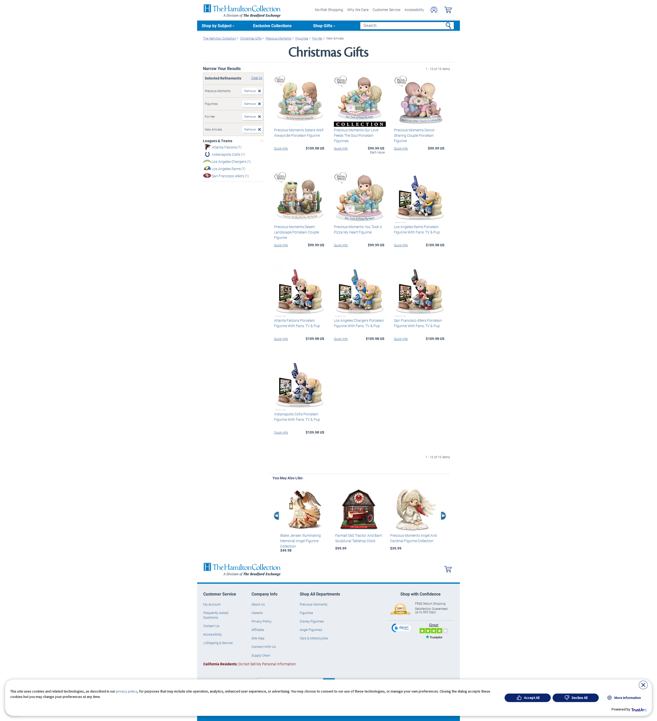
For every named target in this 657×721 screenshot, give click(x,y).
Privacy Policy (262, 621)
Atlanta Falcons (225, 147)
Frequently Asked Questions (215, 615)
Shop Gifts (322, 25)
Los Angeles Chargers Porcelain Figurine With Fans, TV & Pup (359, 323)
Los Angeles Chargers (229, 161)
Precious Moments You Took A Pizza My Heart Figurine (358, 229)
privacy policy (126, 691)
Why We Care (358, 9)
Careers (257, 612)
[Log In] (434, 10)
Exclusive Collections (272, 25)
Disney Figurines (312, 621)
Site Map (258, 638)
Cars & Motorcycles (314, 638)
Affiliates (258, 629)
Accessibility (414, 9)
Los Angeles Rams (226, 168)
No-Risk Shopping (329, 9)
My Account (211, 604)
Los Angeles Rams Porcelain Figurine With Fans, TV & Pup (417, 229)
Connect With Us (264, 646)
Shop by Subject (216, 25)
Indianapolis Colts (226, 154)
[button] (402, 628)
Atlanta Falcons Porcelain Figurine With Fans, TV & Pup (297, 323)
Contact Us (211, 625)
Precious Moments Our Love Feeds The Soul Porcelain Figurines (356, 135)
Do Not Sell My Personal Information (249, 663)
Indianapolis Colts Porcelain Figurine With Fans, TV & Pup (297, 417)
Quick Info (281, 148)
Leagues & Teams (217, 141)
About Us (258, 604)
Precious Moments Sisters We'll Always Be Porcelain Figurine (298, 133)
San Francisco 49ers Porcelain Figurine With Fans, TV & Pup (418, 323)
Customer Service (386, 9)
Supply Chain (261, 655)
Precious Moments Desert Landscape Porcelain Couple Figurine (296, 232)
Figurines (306, 612)
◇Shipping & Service (218, 642)
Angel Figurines (311, 629)
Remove (250, 91)
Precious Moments (313, 604)
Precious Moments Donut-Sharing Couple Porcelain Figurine (414, 135)
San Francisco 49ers (228, 175)
